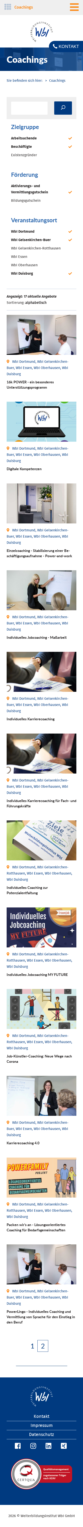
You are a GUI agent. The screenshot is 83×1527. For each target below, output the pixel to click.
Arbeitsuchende (24, 138)
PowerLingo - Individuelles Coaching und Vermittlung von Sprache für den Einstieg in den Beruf (41, 1317)
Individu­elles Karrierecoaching (30, 718)
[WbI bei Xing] (63, 1446)
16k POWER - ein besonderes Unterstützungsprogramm (30, 384)
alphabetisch (35, 302)
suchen (63, 108)
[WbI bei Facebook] (17, 1446)
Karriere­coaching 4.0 (23, 1142)
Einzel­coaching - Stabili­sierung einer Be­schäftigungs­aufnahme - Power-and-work (39, 553)
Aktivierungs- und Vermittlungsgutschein (29, 189)
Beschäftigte (21, 146)
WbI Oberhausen (24, 265)
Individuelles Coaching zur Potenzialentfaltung (27, 890)
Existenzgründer (24, 155)
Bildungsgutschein (26, 200)
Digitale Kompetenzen (24, 468)
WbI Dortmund (23, 231)
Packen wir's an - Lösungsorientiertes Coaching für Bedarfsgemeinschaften (36, 1227)
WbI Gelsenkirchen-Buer (31, 240)
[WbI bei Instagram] (32, 1446)
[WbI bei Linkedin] (47, 1446)
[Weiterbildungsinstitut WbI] (24, 80)
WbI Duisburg (22, 273)
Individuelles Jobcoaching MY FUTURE (37, 974)
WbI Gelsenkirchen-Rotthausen (36, 248)
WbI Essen (19, 257)
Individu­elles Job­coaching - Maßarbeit (37, 637)
